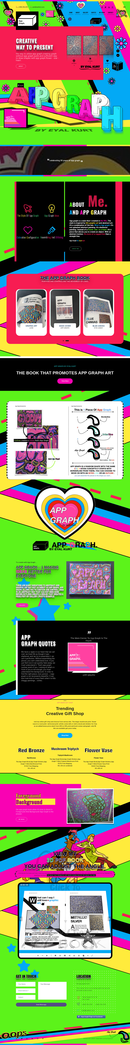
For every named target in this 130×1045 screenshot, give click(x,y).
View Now (65, 381)
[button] (64, 340)
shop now (65, 735)
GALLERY (85, 12)
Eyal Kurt (110, 1038)
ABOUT (78, 12)
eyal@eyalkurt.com (38, 7)
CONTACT (110, 12)
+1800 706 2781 (23, 7)
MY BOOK (102, 12)
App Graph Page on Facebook (92, 1016)
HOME (71, 12)
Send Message (41, 1004)
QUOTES (93, 12)
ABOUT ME (75, 248)
